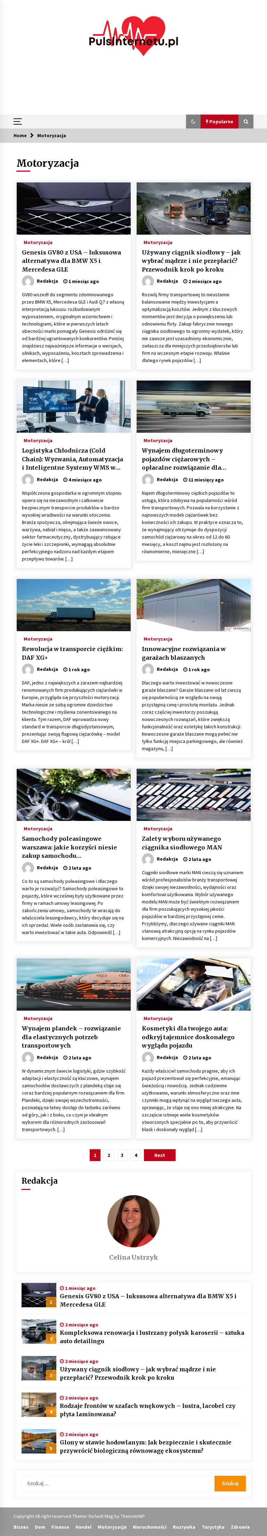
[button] (193, 121)
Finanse (60, 1527)
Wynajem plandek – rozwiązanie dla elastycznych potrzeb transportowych (71, 1037)
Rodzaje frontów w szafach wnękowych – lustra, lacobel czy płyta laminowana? (147, 1410)
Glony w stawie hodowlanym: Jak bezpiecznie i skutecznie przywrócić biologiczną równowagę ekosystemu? (146, 1446)
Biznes (21, 1527)
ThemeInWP (133, 1516)
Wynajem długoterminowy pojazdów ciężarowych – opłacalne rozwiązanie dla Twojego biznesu (182, 459)
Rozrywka (184, 1527)
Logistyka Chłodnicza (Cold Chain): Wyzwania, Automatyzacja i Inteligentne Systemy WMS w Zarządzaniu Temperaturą (72, 459)
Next (159, 1155)
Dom (40, 1527)
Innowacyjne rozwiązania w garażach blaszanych (184, 653)
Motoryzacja (38, 242)
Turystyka (213, 1527)
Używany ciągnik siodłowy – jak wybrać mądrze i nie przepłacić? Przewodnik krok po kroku (191, 261)
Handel (83, 1527)
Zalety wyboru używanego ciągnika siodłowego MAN (182, 843)
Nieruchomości (150, 1527)
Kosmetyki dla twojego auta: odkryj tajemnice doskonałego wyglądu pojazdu (188, 1037)
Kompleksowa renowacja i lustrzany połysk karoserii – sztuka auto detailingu (152, 1337)
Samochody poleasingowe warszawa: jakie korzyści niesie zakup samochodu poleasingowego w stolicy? (69, 847)
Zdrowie (240, 1527)
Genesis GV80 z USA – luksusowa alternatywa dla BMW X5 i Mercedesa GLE (71, 261)
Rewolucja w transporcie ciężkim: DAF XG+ (72, 653)
